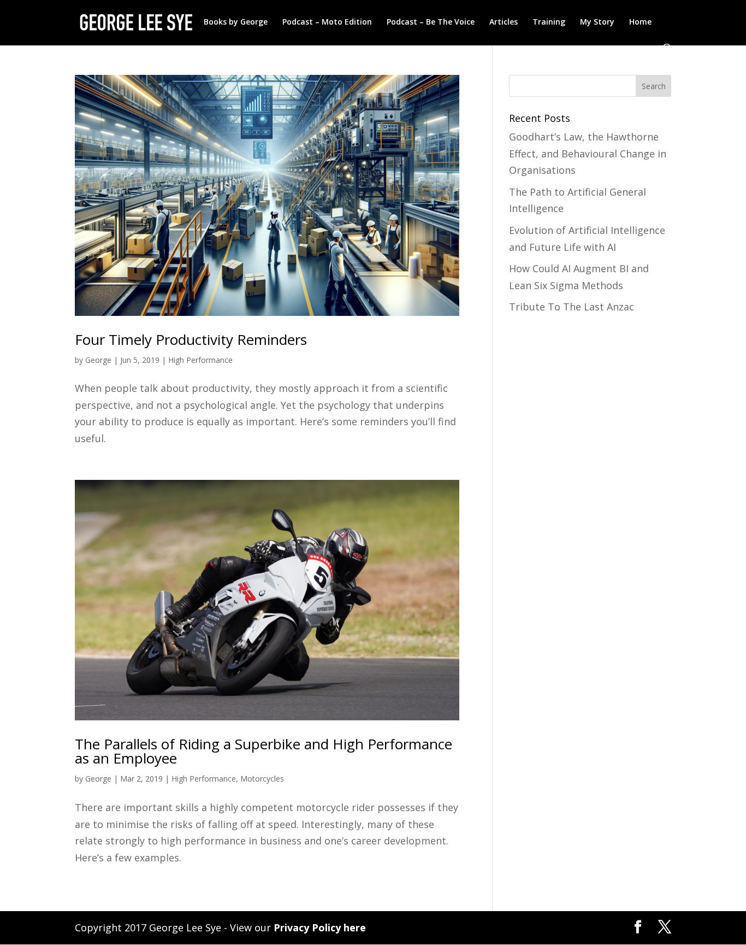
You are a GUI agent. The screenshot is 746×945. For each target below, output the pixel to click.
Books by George (236, 22)
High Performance (200, 360)
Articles (503, 22)
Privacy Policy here (320, 927)
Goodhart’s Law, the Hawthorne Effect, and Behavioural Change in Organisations (587, 153)
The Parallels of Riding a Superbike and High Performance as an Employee (263, 751)
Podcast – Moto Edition (327, 22)
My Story (597, 22)
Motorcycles (262, 778)
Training (548, 22)
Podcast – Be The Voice (431, 22)
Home (640, 22)
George (98, 360)
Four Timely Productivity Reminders (191, 339)
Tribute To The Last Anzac (571, 306)
